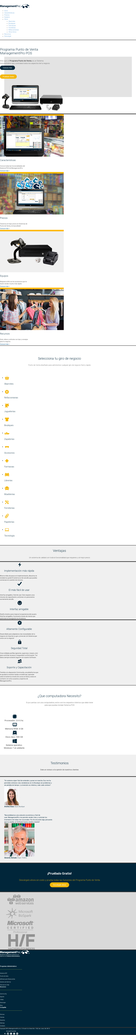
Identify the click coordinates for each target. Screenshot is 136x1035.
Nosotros (2, 1020)
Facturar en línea (4, 985)
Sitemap (2, 1023)
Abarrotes (11, 21)
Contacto (2, 1026)
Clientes (2, 1017)
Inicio (6, 11)
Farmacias (12, 25)
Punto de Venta (4, 976)
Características (9, 13)
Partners (2, 1014)
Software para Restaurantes (7, 979)
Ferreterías (12, 28)
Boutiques (11, 23)
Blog (1, 1005)
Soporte (2, 996)
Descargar (7, 36)
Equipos (7, 17)
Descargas (3, 1002)
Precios (6, 15)
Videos (2, 999)
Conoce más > (5, 171)
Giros (6, 19)
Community (3, 994)
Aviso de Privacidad (11, 1031)
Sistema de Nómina (5, 982)
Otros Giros (12, 32)
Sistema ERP (3, 973)
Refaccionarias (13, 30)
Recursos (7, 34)
